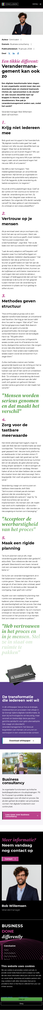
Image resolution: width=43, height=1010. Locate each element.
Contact (8, 859)
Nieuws (7, 959)
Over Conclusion (10, 956)
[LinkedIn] (13, 53)
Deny (21, 1004)
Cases (6, 950)
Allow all (21, 999)
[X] (9, 53)
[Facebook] (18, 53)
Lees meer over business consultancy (17, 815)
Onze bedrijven (10, 953)
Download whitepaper (20, 741)
